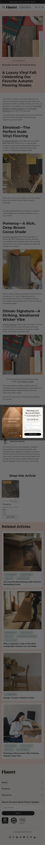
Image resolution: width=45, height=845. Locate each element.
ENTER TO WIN (32, 434)
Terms (25, 431)
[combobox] (26, 427)
